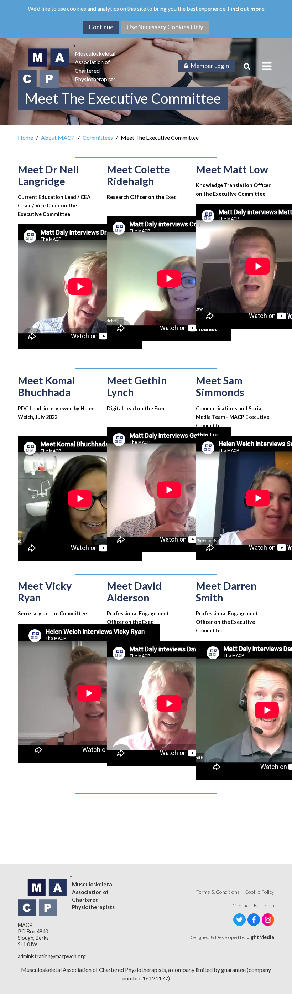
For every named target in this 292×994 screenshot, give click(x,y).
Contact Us (244, 905)
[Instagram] (268, 919)
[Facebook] (253, 919)
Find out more (246, 8)
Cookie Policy (259, 892)
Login (268, 905)
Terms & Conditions (218, 892)
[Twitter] (239, 919)
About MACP (58, 137)
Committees (98, 137)
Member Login (210, 66)
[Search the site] (247, 66)
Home (25, 137)
